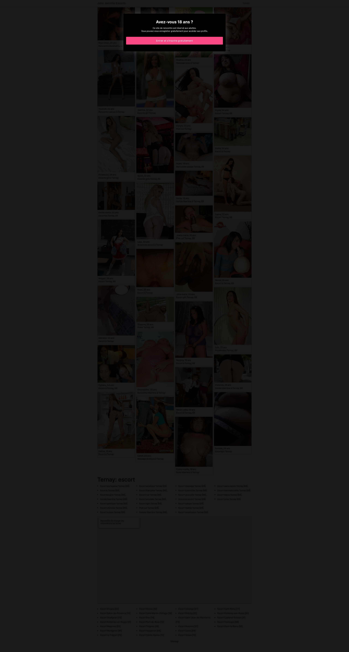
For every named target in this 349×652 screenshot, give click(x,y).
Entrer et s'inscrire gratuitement (174, 40)
